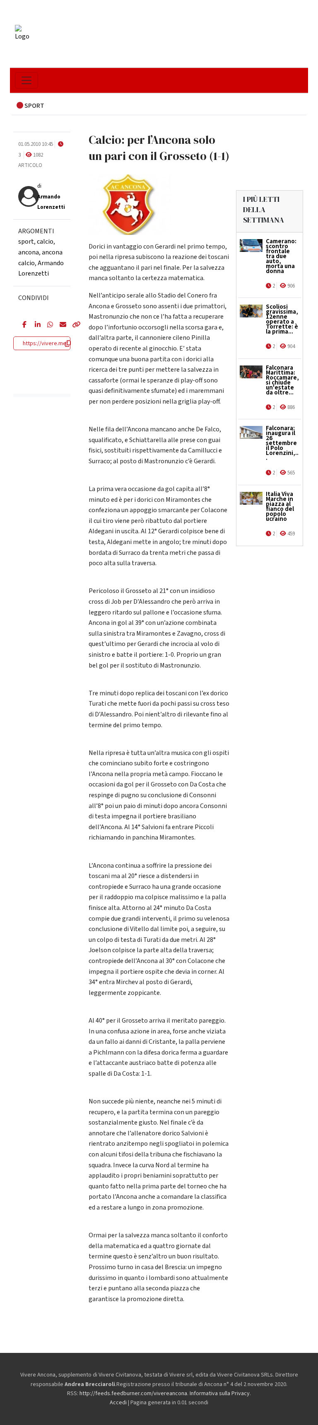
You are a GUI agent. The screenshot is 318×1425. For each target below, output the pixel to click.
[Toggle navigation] (26, 80)
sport (26, 241)
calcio (45, 241)
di (51, 196)
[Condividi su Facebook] (22, 325)
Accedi (118, 1402)
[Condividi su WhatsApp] (47, 325)
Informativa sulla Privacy (220, 1393)
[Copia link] (72, 325)
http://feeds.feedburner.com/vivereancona (133, 1393)
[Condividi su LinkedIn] (35, 325)
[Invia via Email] (59, 325)
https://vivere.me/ (45, 343)
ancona (28, 252)
